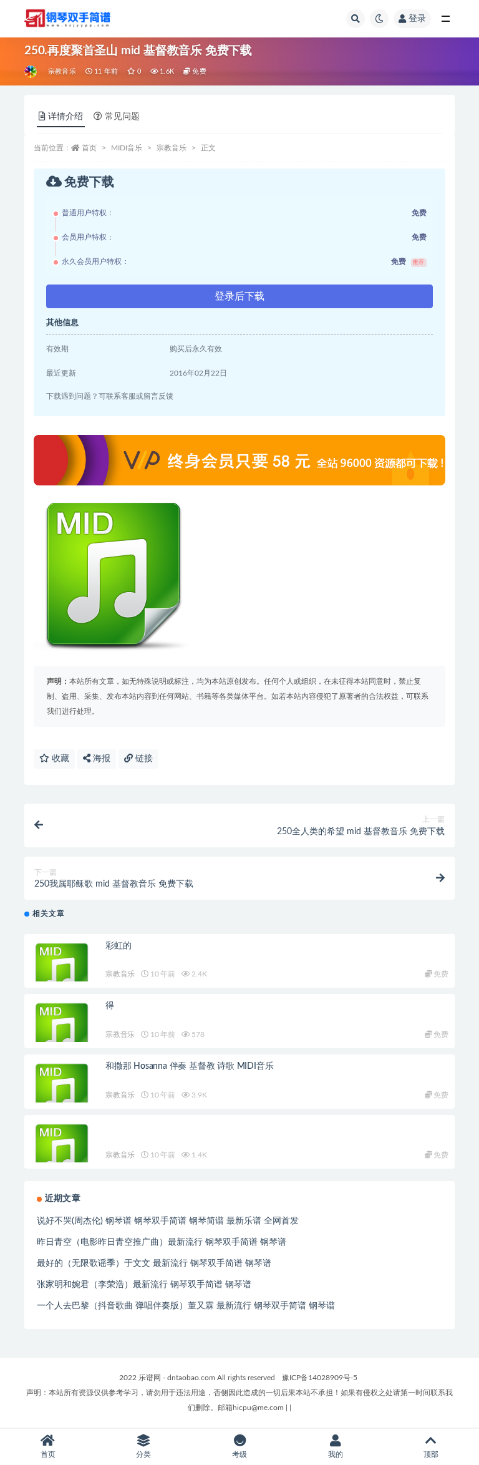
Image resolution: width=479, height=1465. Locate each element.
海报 (100, 758)
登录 (417, 18)
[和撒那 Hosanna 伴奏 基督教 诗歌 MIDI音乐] (62, 1092)
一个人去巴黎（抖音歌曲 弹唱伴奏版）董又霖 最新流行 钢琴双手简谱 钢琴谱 (186, 1306)
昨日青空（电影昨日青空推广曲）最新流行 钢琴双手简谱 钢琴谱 (161, 1242)
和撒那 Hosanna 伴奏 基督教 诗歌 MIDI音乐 (189, 1066)
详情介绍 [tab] (65, 116)
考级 (239, 1454)
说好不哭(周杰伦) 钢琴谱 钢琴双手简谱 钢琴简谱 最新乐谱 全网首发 (168, 1221)
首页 (89, 148)
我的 (335, 1454)
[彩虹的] (62, 971)
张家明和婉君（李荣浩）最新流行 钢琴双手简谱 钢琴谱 (144, 1284)
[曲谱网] (31, 72)
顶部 (430, 1454)
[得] (62, 1031)
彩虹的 (118, 946)
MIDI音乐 (126, 148)
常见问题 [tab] (122, 116)
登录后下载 (239, 296)
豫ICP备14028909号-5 (319, 1377)
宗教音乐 (62, 71)
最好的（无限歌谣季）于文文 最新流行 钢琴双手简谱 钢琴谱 (154, 1263)
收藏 (59, 758)
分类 (143, 1454)
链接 (143, 758)
